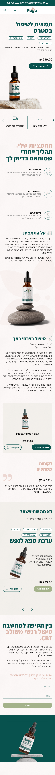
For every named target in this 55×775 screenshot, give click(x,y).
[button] (3, 120)
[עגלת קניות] (15, 10)
